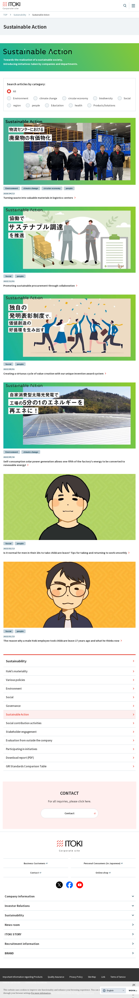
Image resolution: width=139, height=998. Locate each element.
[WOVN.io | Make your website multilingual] (132, 990)
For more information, (41, 993)
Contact (69, 813)
